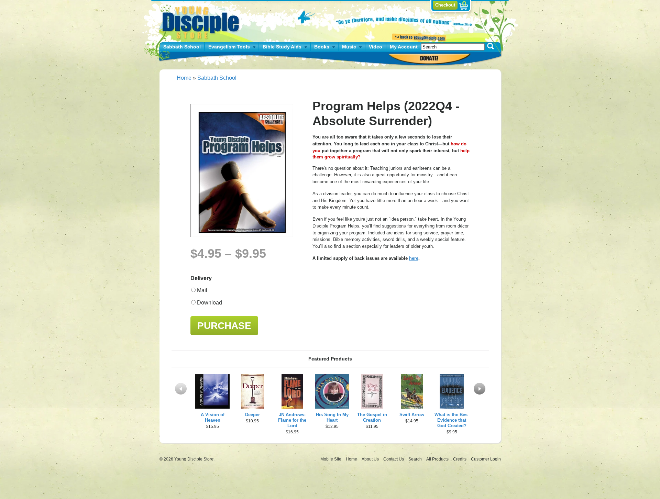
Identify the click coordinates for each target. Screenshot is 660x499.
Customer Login (486, 459)
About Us (371, 459)
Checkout (445, 5)
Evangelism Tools (229, 46)
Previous (181, 389)
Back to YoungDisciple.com (418, 37)
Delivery (201, 278)
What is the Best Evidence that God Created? (451, 420)
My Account (404, 46)
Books (321, 46)
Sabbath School (182, 46)
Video (375, 46)
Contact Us (394, 459)
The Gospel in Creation (372, 417)
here (413, 258)
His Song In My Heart (332, 417)
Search (415, 459)
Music (349, 46)
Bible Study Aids (282, 46)
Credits (460, 459)
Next (479, 389)
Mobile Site (330, 459)
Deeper (252, 414)
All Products (438, 459)
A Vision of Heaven (212, 417)
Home (184, 78)
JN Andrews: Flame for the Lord (292, 420)
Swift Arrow (411, 414)
